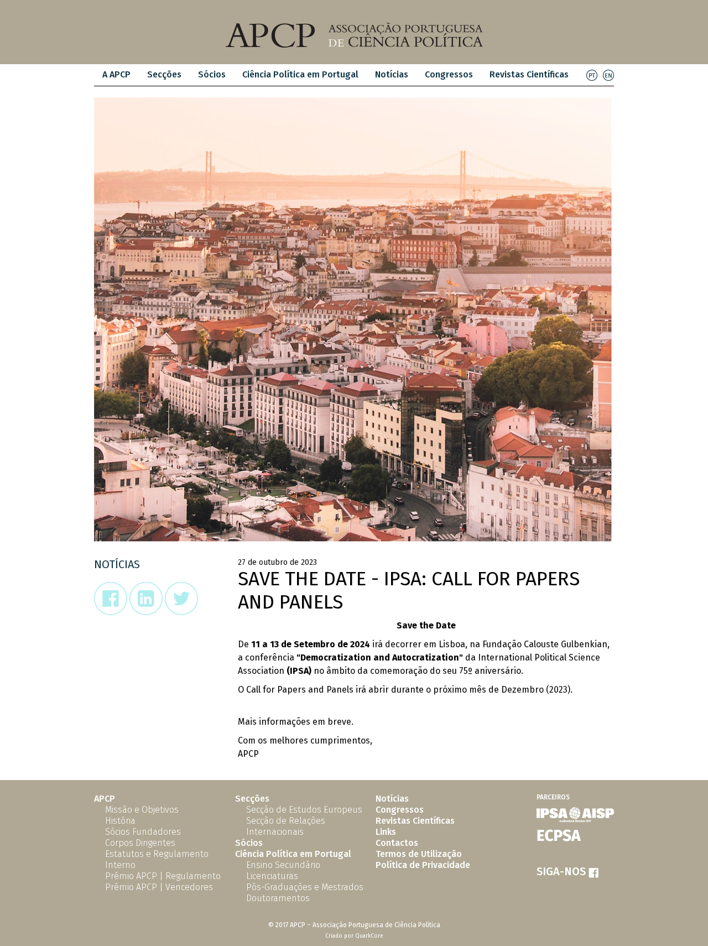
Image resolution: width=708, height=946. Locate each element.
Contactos (397, 843)
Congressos (449, 74)
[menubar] (335, 75)
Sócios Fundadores (143, 832)
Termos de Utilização (419, 854)
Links (386, 832)
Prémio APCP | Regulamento (163, 876)
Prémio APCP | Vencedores (159, 887)
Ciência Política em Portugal (300, 74)
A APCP (116, 74)
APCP (104, 798)
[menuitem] (116, 75)
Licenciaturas (272, 876)
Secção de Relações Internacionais (285, 826)
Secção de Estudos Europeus (304, 809)
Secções (252, 798)
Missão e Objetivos (142, 809)
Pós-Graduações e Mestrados (304, 887)
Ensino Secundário (283, 865)
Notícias (391, 74)
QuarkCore (369, 936)
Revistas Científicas (529, 74)
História (120, 820)
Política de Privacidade (423, 865)
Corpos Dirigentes (140, 843)
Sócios (212, 74)
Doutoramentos (278, 898)
